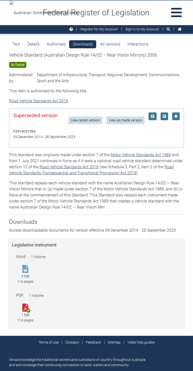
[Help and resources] (71, 29)
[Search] (168, 29)
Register (99, 29)
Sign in (142, 29)
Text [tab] (16, 44)
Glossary (72, 342)
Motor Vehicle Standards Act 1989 (141, 154)
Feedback (93, 342)
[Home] (179, 29)
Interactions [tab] (137, 44)
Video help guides (141, 342)
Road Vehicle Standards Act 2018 (38, 101)
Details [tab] (33, 44)
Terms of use (49, 342)
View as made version (125, 120)
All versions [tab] (110, 44)
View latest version (85, 120)
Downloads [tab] (83, 44)
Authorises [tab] (56, 44)
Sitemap (114, 342)
